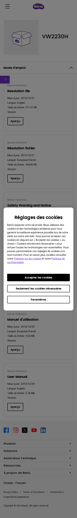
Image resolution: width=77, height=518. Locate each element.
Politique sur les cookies (27, 258)
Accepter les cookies (38, 277)
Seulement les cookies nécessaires (38, 288)
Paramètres (38, 299)
